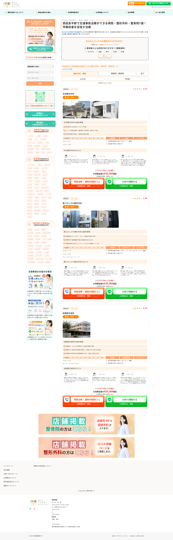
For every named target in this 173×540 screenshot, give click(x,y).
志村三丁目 (31, 142)
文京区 (30, 184)
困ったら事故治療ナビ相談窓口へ (40, 21)
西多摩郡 (37, 210)
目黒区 (44, 201)
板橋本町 (30, 152)
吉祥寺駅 (30, 246)
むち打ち (91, 52)
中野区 (37, 168)
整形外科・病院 (80, 73)
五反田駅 (39, 246)
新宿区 (37, 184)
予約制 (127, 79)
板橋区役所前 (46, 149)
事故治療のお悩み (44, 12)
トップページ (8, 466)
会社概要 (131, 12)
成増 (47, 142)
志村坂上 (40, 142)
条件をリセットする (104, 83)
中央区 (30, 168)
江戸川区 (48, 194)
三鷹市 (39, 165)
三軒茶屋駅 (31, 262)
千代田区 (36, 171)
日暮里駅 (46, 249)
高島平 (49, 152)
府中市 (45, 181)
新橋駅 (37, 236)
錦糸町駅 (30, 259)
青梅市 (30, 217)
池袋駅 (44, 229)
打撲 (115, 52)
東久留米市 (45, 188)
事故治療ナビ (73, 20)
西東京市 (46, 210)
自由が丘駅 (39, 259)
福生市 (30, 204)
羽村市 (37, 207)
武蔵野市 (40, 194)
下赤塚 (45, 136)
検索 (40, 83)
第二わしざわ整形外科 (72, 203)
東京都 (80, 20)
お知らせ (133, 536)
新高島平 (37, 146)
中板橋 (30, 139)
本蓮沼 (45, 146)
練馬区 (30, 207)
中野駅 (44, 242)
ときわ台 (30, 136)
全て (142, 73)
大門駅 (30, 249)
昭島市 (30, 188)
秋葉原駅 (30, 239)
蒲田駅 (38, 239)
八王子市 (44, 168)
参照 (130, 141)
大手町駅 (47, 246)
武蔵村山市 (31, 194)
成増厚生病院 (68, 313)
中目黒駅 (30, 252)
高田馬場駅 (46, 233)
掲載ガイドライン (10, 485)
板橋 (37, 149)
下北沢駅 (40, 262)
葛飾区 (30, 210)
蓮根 (37, 152)
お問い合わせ (140, 536)
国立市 (45, 175)
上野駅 (37, 242)
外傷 (122, 52)
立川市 (44, 204)
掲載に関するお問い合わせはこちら (161, 7)
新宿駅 (30, 229)
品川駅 (30, 236)
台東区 (44, 171)
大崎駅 (47, 252)
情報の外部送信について (42, 466)
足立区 (44, 214)
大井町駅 (39, 252)
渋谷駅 (37, 229)
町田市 (37, 201)
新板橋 (30, 146)
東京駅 (38, 233)
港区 (50, 197)
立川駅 (47, 255)
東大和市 (30, 191)
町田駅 (30, 242)
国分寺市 (37, 175)
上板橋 (38, 136)
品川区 (30, 175)
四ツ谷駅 (48, 259)
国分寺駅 (39, 255)
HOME (114, 536)
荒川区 (44, 207)
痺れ (107, 52)
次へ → (105, 56)
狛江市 (30, 201)
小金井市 (37, 181)
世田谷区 (47, 165)
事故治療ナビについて (15, 12)
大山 (36, 139)
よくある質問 (160, 12)
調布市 (30, 214)
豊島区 (37, 214)
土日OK (83, 79)
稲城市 (37, 204)
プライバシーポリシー (123, 536)
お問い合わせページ (11, 474)
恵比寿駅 (30, 255)
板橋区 (86, 20)
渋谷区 (44, 197)
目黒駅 (44, 236)
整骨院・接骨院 (117, 73)
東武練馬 (30, 149)
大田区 (44, 178)
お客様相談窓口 (73, 12)
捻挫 (100, 52)
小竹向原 (43, 139)
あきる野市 (31, 165)
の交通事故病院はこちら (40, 114)
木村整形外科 (68, 93)
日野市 (44, 184)
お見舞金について (102, 12)
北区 (29, 171)
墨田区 (30, 178)
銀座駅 (48, 262)
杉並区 (37, 188)
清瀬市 (37, 197)
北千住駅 (30, 233)
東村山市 (39, 191)
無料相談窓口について (11, 482)
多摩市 (37, 178)
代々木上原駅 (47, 239)
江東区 (30, 197)
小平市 (30, 181)
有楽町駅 (37, 249)
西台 (43, 152)
